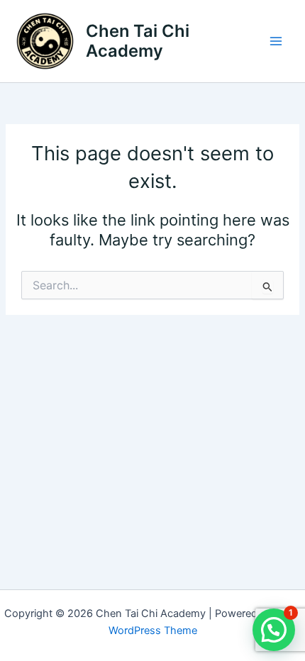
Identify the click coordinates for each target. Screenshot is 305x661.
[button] (274, 630)
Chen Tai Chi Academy (137, 41)
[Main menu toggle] (276, 41)
